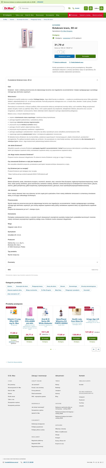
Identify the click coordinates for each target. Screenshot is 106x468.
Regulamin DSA (36, 443)
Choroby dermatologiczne (88, 286)
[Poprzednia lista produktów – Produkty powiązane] (94, 349)
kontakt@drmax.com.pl (11, 462)
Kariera (10, 393)
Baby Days (58, 290)
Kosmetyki (87, 290)
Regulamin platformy (37, 440)
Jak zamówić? (35, 384)
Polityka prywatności (37, 426)
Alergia (57, 434)
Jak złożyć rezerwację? (38, 407)
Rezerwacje (40, 15)
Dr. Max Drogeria (66, 31)
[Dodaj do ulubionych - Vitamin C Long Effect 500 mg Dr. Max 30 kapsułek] (19, 307)
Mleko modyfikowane (61, 431)
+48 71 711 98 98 (28, 462)
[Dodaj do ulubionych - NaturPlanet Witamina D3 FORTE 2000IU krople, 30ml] (66, 307)
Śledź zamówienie (36, 393)
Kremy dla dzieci (51, 286)
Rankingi (57, 387)
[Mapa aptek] (69, 8)
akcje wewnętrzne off (13, 294)
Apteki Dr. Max (36, 413)
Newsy (57, 384)
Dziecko (10, 286)
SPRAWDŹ (40, 2)
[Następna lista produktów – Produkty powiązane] (98, 349)
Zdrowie (62, 286)
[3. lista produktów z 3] (55, 349)
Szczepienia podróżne (14, 405)
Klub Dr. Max (29, 15)
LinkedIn (81, 406)
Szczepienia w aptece (14, 402)
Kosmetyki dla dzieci (22, 286)
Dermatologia (73, 286)
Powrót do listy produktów (15, 362)
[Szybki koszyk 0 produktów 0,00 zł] (101, 8)
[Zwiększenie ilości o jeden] (63, 52)
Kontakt (81, 384)
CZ (96, 462)
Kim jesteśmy (11, 384)
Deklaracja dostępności (38, 424)
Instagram (82, 397)
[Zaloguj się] (91, 8)
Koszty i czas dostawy (38, 387)
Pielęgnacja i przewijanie (72, 290)
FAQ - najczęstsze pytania (39, 396)
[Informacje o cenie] (49, 334)
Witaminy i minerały (60, 428)
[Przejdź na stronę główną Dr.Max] (9, 8)
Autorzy (57, 393)
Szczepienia (50, 15)
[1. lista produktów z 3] (51, 349)
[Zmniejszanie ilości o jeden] (56, 52)
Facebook (82, 400)
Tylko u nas (19, 15)
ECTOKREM (56, 25)
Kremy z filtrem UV (60, 440)
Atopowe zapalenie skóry (15, 290)
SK (98, 462)
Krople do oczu (59, 443)
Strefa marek (11, 396)
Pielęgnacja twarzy (37, 286)
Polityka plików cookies (38, 429)
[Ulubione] (86, 8)
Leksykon (58, 390)
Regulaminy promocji (37, 446)
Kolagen (57, 437)
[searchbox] (41, 8)
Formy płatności (36, 390)
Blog (57, 15)
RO (101, 462)
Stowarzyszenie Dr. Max (14, 387)
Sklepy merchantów (31, 290)
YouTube (81, 403)
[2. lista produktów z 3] (53, 349)
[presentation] (13, 311)
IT (102, 462)
